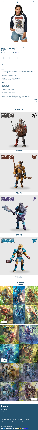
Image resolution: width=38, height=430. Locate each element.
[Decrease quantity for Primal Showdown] (2, 62)
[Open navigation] (2, 2)
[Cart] (36, 2)
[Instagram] (4, 412)
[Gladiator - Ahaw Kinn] (19, 256)
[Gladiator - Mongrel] (19, 214)
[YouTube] (6, 412)
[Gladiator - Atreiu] (19, 172)
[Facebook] (1, 412)
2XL (16, 57)
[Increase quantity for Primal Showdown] (8, 62)
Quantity (2, 60)
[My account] (33, 2)
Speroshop (5, 426)
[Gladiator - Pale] (19, 131)
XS (2, 57)
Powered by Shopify (9, 426)
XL (13, 57)
